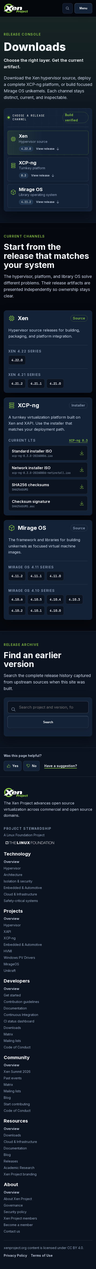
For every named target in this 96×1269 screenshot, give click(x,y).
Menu (83, 8)
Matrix (8, 1034)
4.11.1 (36, 576)
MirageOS (11, 964)
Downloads (12, 1028)
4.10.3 (74, 599)
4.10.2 (17, 610)
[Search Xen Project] (67, 8)
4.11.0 (55, 576)
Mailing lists (12, 1041)
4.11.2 (17, 576)
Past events (13, 1078)
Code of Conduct (17, 1047)
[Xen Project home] (16, 8)
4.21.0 (55, 383)
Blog (7, 1098)
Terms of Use (42, 1255)
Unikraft (10, 971)
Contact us (12, 1231)
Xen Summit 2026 (17, 1072)
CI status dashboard (19, 1021)
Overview (11, 862)
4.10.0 (55, 610)
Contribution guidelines (21, 1002)
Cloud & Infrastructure (20, 894)
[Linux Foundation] (30, 842)
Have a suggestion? (60, 766)
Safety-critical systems (21, 901)
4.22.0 (17, 360)
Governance (13, 1205)
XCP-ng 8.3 (78, 440)
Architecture (13, 875)
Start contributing (17, 1104)
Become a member (18, 1225)
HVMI (8, 951)
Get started (12, 995)
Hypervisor (12, 868)
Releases (11, 1161)
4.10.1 (36, 610)
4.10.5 (36, 599)
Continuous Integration (21, 1015)
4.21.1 (36, 383)
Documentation (15, 1008)
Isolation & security (18, 881)
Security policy (15, 1212)
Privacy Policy (15, 1255)
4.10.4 (55, 599)
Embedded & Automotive (23, 888)
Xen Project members (20, 1218)
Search (48, 722)
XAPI (7, 932)
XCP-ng (10, 938)
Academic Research (19, 1168)
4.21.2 (17, 383)
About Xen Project (18, 1199)
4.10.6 (17, 599)
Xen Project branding (20, 1174)
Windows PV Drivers (19, 958)
